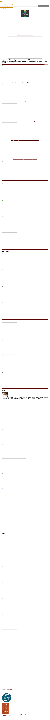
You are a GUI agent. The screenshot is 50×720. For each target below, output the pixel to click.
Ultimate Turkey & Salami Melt (25, 35)
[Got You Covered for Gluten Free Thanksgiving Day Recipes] (9, 198)
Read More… (44, 398)
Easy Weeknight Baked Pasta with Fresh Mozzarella (25, 140)
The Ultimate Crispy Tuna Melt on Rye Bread (25, 159)
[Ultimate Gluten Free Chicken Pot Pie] (9, 215)
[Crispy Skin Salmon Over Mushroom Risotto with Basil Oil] (9, 99)
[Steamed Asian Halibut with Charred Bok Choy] (9, 565)
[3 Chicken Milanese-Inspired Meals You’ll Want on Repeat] (9, 176)
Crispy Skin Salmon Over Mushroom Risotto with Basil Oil (25, 102)
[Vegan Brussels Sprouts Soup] (9, 370)
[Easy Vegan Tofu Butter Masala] (9, 387)
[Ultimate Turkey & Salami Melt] (25, 48)
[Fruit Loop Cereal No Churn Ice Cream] (9, 247)
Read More (46, 64)
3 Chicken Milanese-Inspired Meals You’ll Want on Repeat (25, 178)
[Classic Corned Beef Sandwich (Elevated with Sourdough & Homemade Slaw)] (9, 581)
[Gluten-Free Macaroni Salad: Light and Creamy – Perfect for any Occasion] (9, 301)
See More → (46, 249)
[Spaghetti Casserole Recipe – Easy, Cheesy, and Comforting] (9, 597)
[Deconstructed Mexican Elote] (9, 317)
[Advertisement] (25, 25)
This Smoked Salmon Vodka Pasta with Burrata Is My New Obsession (25, 121)
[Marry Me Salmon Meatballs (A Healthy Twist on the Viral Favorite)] (9, 613)
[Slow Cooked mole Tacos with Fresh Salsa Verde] (9, 80)
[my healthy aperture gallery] (25, 714)
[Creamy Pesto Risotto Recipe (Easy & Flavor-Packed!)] (9, 268)
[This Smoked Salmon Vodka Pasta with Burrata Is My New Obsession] (9, 118)
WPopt (19, 718)
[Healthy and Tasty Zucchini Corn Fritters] (9, 284)
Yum (2, 692)
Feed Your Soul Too (6, 7)
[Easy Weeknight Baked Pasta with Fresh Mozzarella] (9, 137)
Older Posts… (46, 180)
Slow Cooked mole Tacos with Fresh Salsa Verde (25, 82)
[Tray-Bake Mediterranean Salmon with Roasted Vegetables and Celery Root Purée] (9, 629)
